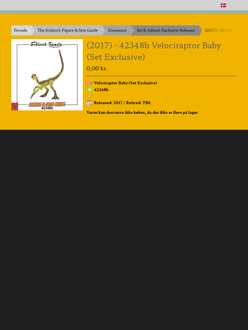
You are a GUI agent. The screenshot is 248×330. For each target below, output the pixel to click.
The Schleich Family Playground (40, 5)
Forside (20, 30)
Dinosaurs (117, 30)
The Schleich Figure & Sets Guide (68, 30)
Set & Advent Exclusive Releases (166, 30)
